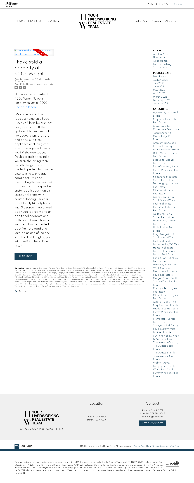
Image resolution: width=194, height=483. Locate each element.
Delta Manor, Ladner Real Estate (67, 270)
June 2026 (159, 87)
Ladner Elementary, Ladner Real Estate (81, 277)
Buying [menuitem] (52, 21)
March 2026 (160, 97)
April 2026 (159, 93)
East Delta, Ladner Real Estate (92, 270)
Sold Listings (160, 67)
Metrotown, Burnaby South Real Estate (39, 279)
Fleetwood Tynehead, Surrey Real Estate (31, 273)
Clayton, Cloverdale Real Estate (61, 268)
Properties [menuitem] (34, 21)
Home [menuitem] (21, 21)
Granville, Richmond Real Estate (27, 275)
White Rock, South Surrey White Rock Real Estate (60, 286)
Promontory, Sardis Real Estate (108, 282)
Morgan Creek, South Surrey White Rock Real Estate (75, 279)
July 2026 (158, 83)
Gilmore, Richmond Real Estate (86, 273)
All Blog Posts (160, 54)
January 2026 (161, 103)
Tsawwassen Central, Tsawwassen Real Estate (89, 284)
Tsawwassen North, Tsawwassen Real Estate (125, 284)
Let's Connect (152, 423)
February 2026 (161, 100)
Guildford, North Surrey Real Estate (54, 275)
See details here (26, 107)
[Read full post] (34, 54)
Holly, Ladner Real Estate (103, 275)
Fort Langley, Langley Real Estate (38, 84)
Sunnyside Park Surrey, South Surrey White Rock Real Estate (166, 329)
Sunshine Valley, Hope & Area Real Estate (54, 284)
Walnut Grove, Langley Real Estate (28, 286)
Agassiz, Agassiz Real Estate (36, 268)
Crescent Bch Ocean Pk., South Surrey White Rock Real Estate (166, 146)
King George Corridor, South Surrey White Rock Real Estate (166, 237)
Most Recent (160, 76)
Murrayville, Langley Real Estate (108, 279)
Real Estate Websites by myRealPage (163, 446)
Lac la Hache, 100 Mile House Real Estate (49, 277)
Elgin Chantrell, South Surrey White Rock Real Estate (125, 270)
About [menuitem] (169, 21)
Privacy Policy (140, 446)
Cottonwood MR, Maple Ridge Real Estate (121, 268)
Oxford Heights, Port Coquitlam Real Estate (37, 282)
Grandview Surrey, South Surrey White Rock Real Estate (120, 273)
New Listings (160, 57)
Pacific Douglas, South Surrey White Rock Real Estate (75, 282)
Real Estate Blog (162, 64)
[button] (152, 423)
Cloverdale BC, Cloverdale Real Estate (89, 268)
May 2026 (159, 90)
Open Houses (160, 61)
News (155, 21)
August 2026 (160, 80)
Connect (179, 4)
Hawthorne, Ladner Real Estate (81, 275)
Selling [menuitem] (140, 21)
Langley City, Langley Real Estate (110, 277)
